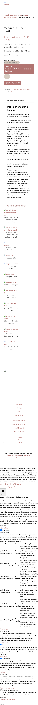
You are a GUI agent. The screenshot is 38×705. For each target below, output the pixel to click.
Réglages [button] (10, 487)
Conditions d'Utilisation (14, 456)
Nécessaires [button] (4, 528)
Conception (27, 456)
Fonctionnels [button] (4, 629)
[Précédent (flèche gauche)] (1, 704)
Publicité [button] (2, 672)
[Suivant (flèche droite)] (3, 704)
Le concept (19, 404)
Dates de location (9, 60)
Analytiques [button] (3, 656)
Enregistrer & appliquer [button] (7, 699)
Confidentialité (19, 428)
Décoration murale (16, 15)
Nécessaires (6, 530)
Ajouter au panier (12, 83)
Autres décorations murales (21, 90)
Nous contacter (19, 432)
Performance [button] (4, 643)
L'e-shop (19, 408)
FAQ (19, 412)
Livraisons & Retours (19, 421)
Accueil (6, 15)
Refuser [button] (16, 487)
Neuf (12, 92)
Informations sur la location (15, 101)
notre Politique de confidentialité (10, 484)
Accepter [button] (3, 487)
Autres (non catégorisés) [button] (8, 688)
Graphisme (19, 458)
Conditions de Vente (19, 424)
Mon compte (19, 415)
